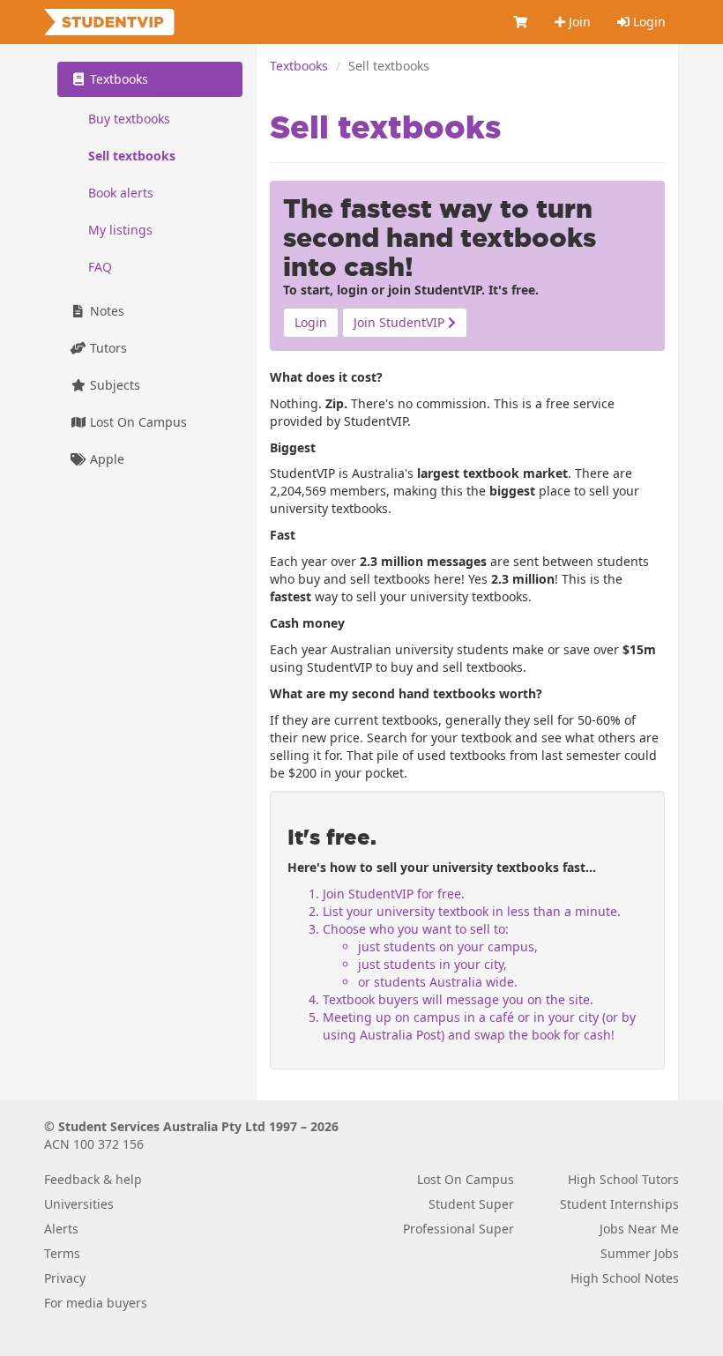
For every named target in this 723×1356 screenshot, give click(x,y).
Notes (105, 310)
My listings (120, 229)
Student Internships (619, 1204)
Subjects (113, 384)
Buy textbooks (129, 118)
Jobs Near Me (639, 1228)
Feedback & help (93, 1179)
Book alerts (120, 192)
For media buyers (95, 1302)
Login (648, 21)
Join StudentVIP (401, 322)
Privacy (65, 1278)
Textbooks (299, 65)
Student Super (471, 1204)
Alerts (61, 1228)
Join (578, 21)
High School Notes (624, 1278)
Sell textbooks (131, 155)
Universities (79, 1204)
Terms (62, 1253)
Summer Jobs (639, 1253)
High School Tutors (623, 1179)
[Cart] (521, 22)
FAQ (100, 266)
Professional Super (458, 1228)
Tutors (106, 347)
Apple (105, 459)
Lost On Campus (136, 422)
